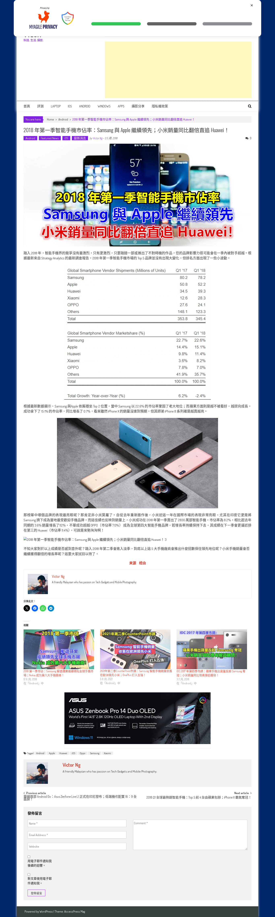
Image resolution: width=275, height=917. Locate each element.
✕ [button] (251, 5)
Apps (121, 106)
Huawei (63, 753)
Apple (52, 753)
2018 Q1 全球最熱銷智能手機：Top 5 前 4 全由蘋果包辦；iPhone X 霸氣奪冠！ (198, 797)
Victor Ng (97, 138)
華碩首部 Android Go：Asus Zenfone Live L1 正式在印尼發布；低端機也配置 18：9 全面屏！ (80, 798)
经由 (142, 563)
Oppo (82, 753)
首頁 (27, 106)
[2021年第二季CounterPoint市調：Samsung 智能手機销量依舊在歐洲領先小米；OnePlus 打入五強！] (136, 649)
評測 (40, 106)
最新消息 (80, 138)
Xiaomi (107, 753)
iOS (70, 106)
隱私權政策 (160, 106)
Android (84, 106)
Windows (104, 106)
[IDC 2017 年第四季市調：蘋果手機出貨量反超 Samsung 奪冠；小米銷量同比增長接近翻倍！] (213, 649)
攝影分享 (138, 106)
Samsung (94, 753)
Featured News (50, 138)
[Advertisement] (178, 70)
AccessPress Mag (74, 911)
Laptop (56, 106)
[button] (116, 23)
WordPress (46, 911)
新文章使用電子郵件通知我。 (40, 881)
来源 (132, 563)
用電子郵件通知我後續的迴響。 (40, 863)
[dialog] (137, 18)
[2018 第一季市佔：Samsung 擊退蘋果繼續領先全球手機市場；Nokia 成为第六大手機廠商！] (60, 649)
